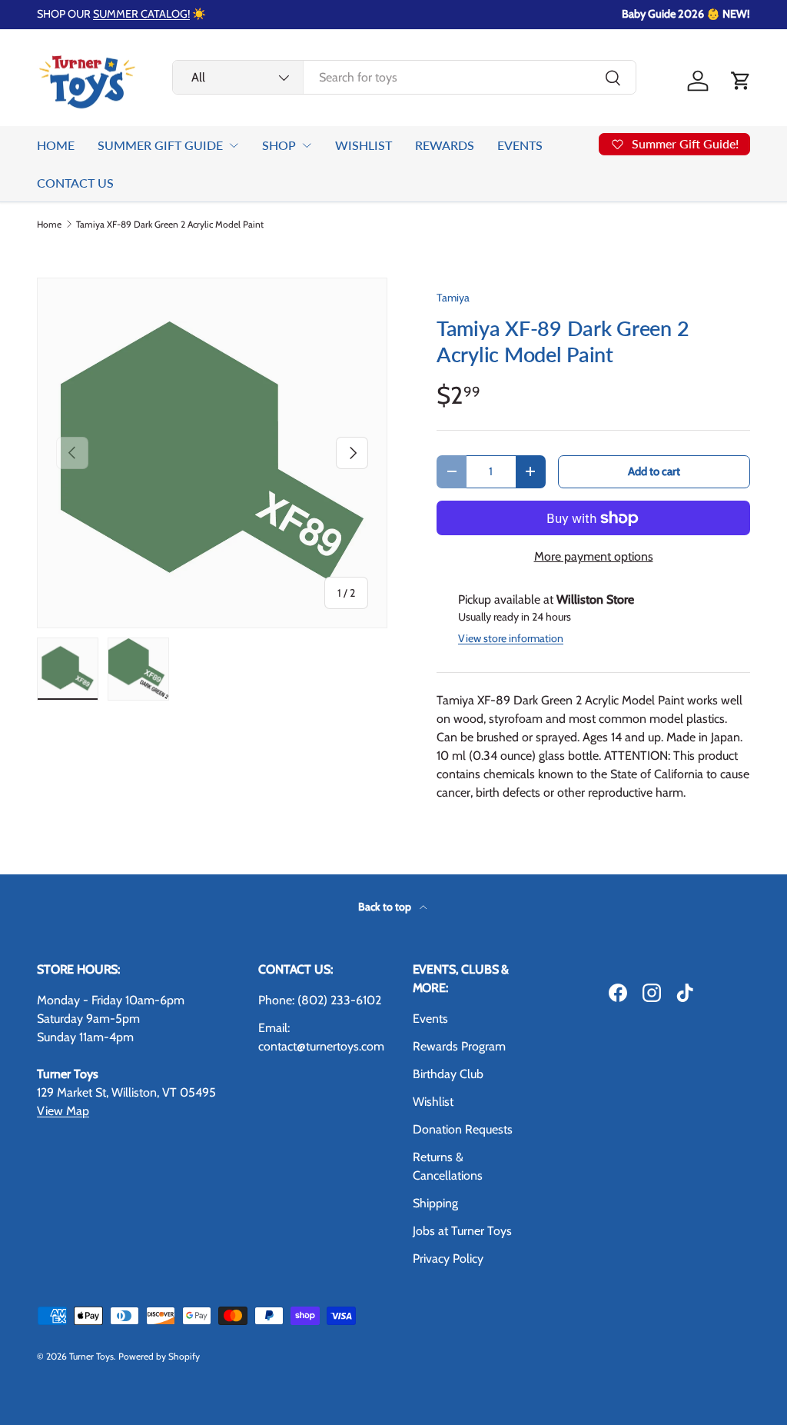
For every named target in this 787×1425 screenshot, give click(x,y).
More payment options (593, 556)
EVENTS (520, 145)
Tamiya (453, 298)
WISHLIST (363, 145)
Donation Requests (463, 1129)
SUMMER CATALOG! (141, 14)
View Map (63, 1111)
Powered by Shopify (159, 1356)
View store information (510, 638)
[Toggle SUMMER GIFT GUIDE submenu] (233, 145)
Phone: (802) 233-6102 (319, 1000)
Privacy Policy (448, 1258)
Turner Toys (91, 1356)
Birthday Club (448, 1074)
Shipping (435, 1203)
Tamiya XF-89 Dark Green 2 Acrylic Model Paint (170, 224)
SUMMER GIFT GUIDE (160, 145)
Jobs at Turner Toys (462, 1231)
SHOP (279, 145)
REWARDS (444, 145)
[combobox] (404, 77)
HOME (56, 145)
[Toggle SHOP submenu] (306, 145)
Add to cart (654, 471)
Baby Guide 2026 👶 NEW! (686, 14)
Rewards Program (459, 1046)
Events (430, 1018)
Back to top (385, 907)
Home (49, 224)
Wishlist (433, 1101)
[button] (741, 81)
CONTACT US (75, 182)
